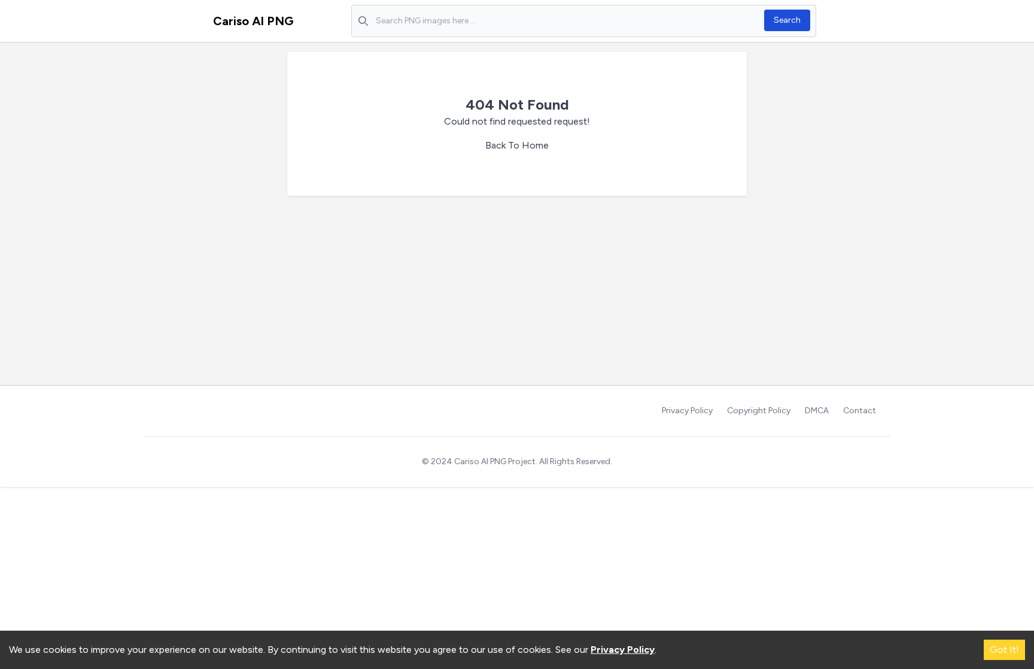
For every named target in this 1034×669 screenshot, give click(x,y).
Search (787, 20)
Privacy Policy (687, 410)
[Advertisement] (517, 295)
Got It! (1004, 649)
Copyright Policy (758, 410)
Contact (859, 410)
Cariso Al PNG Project (495, 461)
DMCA (817, 410)
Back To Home (517, 145)
